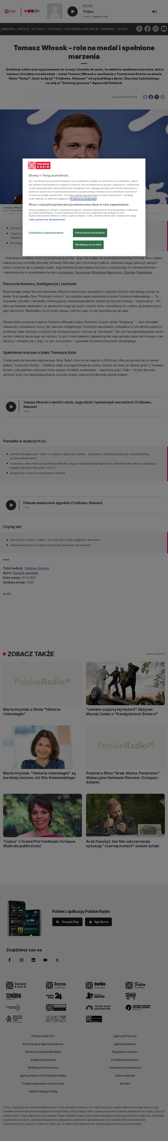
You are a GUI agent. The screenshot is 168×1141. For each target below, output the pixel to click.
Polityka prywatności (83, 198)
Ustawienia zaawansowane (46, 232)
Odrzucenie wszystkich (90, 232)
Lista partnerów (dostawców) (47, 219)
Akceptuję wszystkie (88, 244)
